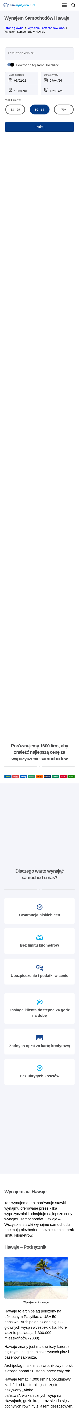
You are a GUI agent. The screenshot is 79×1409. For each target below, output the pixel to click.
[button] (64, 5)
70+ (63, 109)
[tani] (19, 5)
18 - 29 (15, 109)
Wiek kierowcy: (13, 99)
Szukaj (39, 127)
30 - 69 (39, 109)
